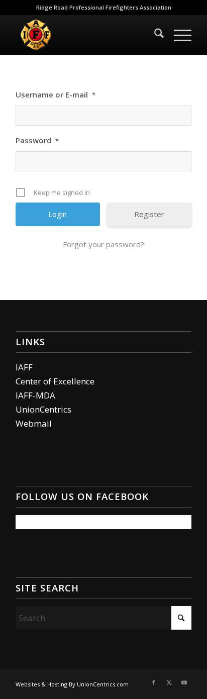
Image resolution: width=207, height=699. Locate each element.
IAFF (24, 367)
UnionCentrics (43, 409)
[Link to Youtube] (183, 682)
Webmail (34, 423)
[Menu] (177, 35)
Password (37, 140)
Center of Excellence (55, 381)
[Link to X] (168, 682)
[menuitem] (154, 35)
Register (149, 214)
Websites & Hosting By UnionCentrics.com (72, 684)
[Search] (154, 35)
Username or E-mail (55, 94)
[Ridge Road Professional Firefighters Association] (86, 35)
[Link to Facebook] (153, 682)
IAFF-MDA (35, 395)
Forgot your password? (103, 244)
